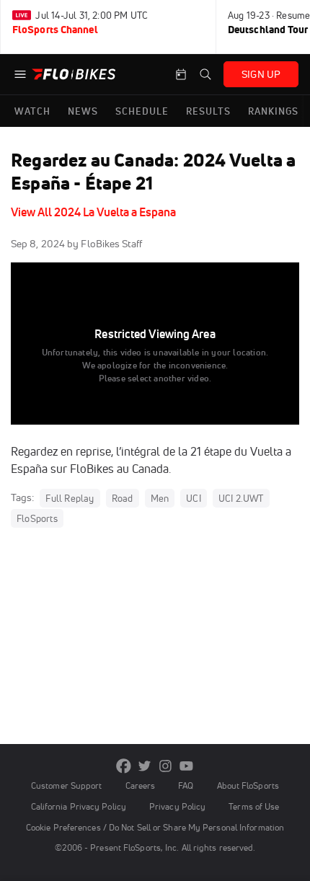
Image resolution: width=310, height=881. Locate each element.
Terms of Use (254, 806)
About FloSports (248, 785)
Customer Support (66, 785)
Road (122, 498)
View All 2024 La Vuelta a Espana (93, 212)
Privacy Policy (177, 806)
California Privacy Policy (78, 806)
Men (160, 498)
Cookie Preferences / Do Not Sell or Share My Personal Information (155, 827)
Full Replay (69, 498)
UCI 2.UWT (241, 498)
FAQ (185, 785)
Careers (140, 785)
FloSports (37, 518)
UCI (193, 498)
